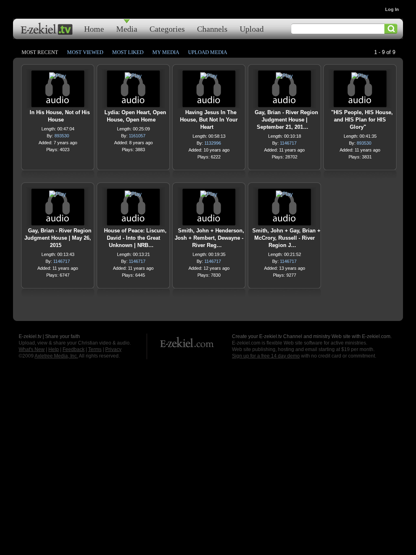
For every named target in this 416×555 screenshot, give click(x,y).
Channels (212, 28)
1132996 (212, 143)
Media (126, 28)
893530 (61, 135)
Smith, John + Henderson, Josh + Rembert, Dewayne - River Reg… (209, 238)
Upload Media (207, 52)
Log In (392, 9)
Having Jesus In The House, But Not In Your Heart (209, 119)
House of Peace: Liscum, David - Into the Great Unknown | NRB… (135, 238)
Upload (252, 28)
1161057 (137, 135)
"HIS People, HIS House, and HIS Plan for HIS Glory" (362, 119)
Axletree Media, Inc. (56, 356)
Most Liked (127, 52)
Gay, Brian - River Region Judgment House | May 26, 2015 (57, 238)
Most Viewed (85, 52)
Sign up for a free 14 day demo (266, 356)
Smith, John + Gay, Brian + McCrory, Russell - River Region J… (286, 238)
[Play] (57, 78)
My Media (165, 52)
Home (94, 28)
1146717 (288, 143)
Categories (167, 28)
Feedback (73, 349)
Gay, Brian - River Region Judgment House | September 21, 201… (286, 119)
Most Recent (40, 52)
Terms (95, 349)
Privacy (113, 349)
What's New (32, 349)
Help (53, 349)
